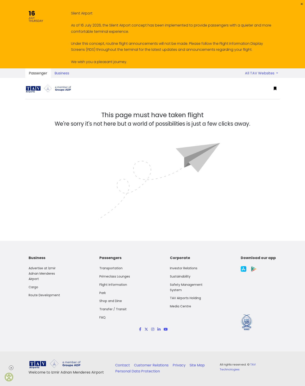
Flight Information (113, 284)
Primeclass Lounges (114, 276)
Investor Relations (183, 268)
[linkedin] (159, 329)
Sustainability (180, 276)
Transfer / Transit (113, 309)
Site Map (197, 365)
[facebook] (140, 329)
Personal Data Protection (137, 371)
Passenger (38, 73)
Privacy (179, 365)
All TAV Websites (260, 73)
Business (61, 73)
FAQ (102, 317)
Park (102, 293)
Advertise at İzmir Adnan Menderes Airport (42, 273)
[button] (302, 4)
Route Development (44, 295)
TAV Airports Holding (185, 298)
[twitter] (146, 329)
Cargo (33, 287)
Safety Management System (186, 287)
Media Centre (180, 306)
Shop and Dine (110, 301)
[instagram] (153, 329)
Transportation (111, 268)
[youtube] (165, 329)
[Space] (50, 88)
